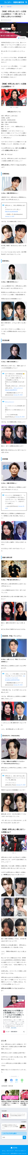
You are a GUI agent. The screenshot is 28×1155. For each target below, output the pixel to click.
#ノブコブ (15, 678)
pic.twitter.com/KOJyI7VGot (12, 680)
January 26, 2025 (18, 395)
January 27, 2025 (20, 785)
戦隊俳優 (10, 1086)
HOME (14, 1148)
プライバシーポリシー (20, 1150)
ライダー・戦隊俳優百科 (14, 2)
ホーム (4, 1150)
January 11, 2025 (9, 216)
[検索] (24, 1137)
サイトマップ (10, 1150)
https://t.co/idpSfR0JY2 (11, 390)
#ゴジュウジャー (18, 388)
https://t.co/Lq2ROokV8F (11, 211)
